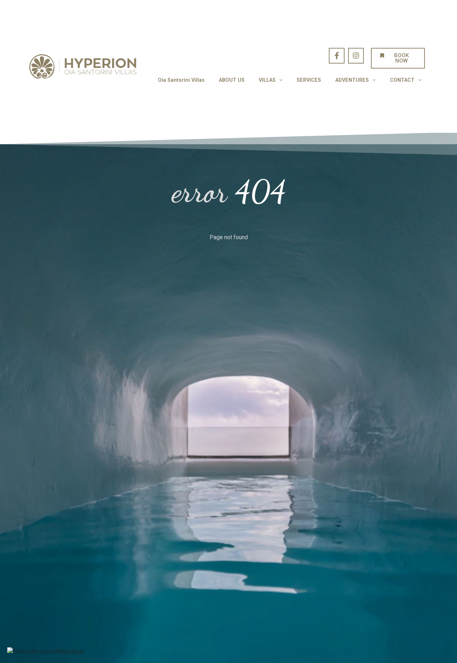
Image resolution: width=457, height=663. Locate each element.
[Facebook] (337, 56)
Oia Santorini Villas (181, 80)
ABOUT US (232, 80)
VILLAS (267, 80)
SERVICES (309, 80)
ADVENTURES (352, 80)
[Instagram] (356, 56)
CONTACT (402, 80)
